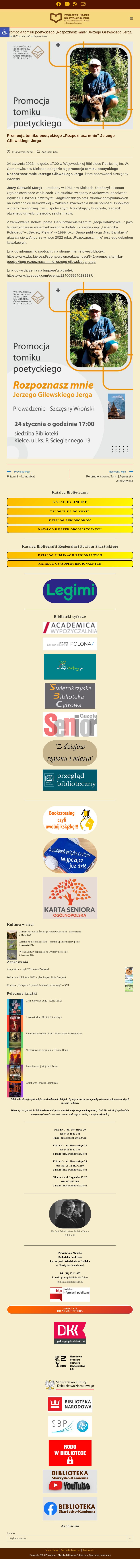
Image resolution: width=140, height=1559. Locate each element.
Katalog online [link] (69, 502)
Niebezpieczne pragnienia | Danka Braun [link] (47, 1050)
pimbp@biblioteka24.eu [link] (74, 1277)
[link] (4, 32)
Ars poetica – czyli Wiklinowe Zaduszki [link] (28, 969)
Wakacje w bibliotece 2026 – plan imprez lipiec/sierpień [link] (36, 977)
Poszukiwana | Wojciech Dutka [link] (42, 1066)
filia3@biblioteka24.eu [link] (74, 1169)
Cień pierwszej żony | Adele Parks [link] (43, 1000)
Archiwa (11, 1533)
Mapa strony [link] (52, 1550)
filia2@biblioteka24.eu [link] (74, 1153)
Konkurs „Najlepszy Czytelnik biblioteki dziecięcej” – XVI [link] (38, 985)
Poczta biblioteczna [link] (70, 1550)
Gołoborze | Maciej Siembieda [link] (42, 1083)
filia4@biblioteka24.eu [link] (74, 1185)
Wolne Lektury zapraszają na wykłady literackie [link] (43, 951)
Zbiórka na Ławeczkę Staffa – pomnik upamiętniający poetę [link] (49, 941)
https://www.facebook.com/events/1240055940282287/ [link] (50, 275)
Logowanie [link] (88, 1550)
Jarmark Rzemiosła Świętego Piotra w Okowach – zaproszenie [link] (50, 931)
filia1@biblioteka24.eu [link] (74, 1138)
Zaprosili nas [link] (40, 36)
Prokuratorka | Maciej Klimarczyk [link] (44, 1017)
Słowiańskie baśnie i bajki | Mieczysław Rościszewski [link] (54, 1033)
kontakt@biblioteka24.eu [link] (70, 1281)
